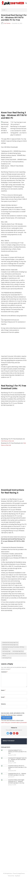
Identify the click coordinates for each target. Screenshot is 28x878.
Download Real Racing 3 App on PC (10, 644)
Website (3, 704)
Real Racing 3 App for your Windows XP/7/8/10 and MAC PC (14, 654)
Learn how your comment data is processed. (14, 722)
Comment (4, 672)
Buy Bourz (17, 875)
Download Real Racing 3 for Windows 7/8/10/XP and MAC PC (13, 648)
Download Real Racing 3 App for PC (10, 642)
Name (3, 690)
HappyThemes (21, 873)
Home (3, 10)
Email (3, 697)
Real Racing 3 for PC (6, 657)
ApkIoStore (9, 873)
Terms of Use (11, 875)
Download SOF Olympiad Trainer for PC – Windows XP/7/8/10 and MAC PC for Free (17, 759)
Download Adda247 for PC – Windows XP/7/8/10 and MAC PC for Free (17, 751)
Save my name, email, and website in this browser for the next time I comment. (12, 714)
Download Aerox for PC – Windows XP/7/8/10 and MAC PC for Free (17, 774)
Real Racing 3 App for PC (18, 651)
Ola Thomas (7, 23)
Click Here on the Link (7, 441)
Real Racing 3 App (6, 651)
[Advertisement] (14, 40)
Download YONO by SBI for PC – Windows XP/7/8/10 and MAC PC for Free (17, 767)
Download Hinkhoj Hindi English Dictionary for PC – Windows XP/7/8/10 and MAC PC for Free (16, 781)
